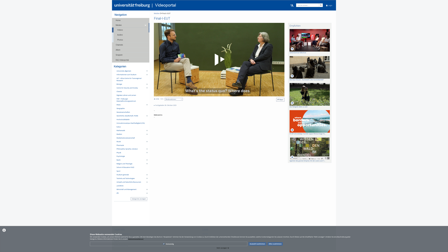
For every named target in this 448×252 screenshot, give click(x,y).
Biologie (119, 84)
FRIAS (119, 105)
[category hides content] (146, 71)
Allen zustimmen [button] (275, 244)
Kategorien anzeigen (139, 199)
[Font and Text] (292, 5)
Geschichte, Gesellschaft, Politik (127, 116)
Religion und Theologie (124, 164)
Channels (119, 45)
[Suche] (321, 5)
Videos (120, 30)
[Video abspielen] (219, 59)
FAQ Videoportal (122, 60)
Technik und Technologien (126, 178)
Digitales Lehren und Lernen (126, 95)
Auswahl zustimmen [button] (257, 244)
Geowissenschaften (123, 112)
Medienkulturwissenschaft (126, 138)
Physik (119, 153)
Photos (120, 40)
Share (281, 100)
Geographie (121, 108)
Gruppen (119, 55)
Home (118, 20)
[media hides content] (145, 25)
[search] (307, 5)
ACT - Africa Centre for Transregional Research (129, 79)
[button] (130, 20)
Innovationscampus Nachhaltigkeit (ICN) (131, 123)
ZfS (118, 193)
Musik (119, 141)
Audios (120, 35)
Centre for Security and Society (127, 88)
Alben (118, 50)
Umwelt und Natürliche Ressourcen (129, 182)
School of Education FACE (125, 167)
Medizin (119, 134)
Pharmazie (120, 145)
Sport (118, 171)
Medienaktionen (171, 99)
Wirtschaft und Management (126, 189)
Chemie (119, 91)
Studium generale (123, 175)
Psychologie (121, 156)
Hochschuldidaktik (123, 119)
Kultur (119, 127)
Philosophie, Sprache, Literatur (127, 149)
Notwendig (170, 244)
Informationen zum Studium (126, 75)
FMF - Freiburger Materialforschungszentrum (126, 100)
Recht (119, 160)
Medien (119, 25)
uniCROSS (120, 186)
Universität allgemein (124, 71)
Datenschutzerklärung (136, 239)
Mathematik (121, 130)
